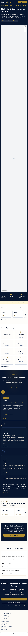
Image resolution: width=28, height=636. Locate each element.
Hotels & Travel (4, 630)
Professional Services (5, 616)
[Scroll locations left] (2, 314)
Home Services (4, 615)
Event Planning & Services (6, 626)
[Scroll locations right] (25, 314)
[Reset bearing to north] (25, 31)
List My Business (22, 2)
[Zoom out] (25, 29)
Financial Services (5, 621)
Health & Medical (4, 623)
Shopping (3, 627)
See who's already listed (14, 602)
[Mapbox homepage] (4, 291)
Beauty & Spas (4, 629)
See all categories (5, 366)
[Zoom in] (25, 27)
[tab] (4, 634)
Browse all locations (5, 319)
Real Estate (3, 620)
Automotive (3, 624)
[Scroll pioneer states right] (25, 512)
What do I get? (13, 538)
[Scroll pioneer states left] (2, 512)
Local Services (4, 618)
